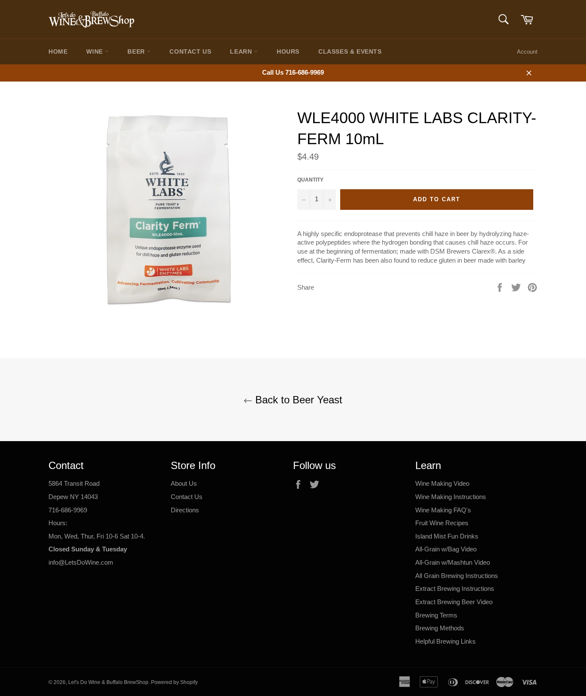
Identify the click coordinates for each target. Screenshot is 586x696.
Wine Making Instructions (450, 496)
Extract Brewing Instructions (454, 588)
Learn (242, 51)
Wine (95, 51)
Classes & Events (350, 51)
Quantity (310, 180)
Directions (185, 510)
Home (57, 51)
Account (527, 51)
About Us (184, 483)
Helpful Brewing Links (445, 641)
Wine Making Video (442, 483)
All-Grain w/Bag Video (446, 549)
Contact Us (190, 51)
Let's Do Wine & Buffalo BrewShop (108, 682)
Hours (288, 51)
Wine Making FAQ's (443, 510)
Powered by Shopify (174, 682)
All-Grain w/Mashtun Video (452, 562)
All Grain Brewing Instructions (456, 575)
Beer (137, 51)
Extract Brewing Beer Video (453, 601)
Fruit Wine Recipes (441, 523)
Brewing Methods (439, 628)
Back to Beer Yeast (297, 399)
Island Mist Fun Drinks (446, 536)
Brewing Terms (436, 615)
